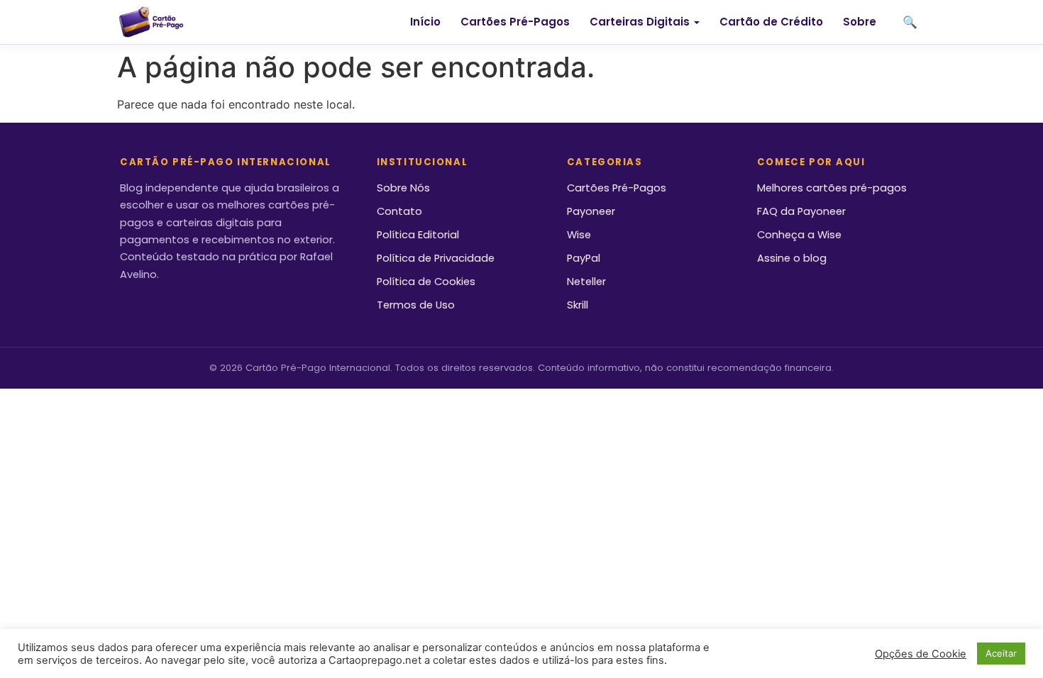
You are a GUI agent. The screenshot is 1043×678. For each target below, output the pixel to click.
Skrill (577, 305)
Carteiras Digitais (640, 21)
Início (425, 21)
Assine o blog (792, 258)
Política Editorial (418, 235)
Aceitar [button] (1001, 653)
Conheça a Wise (799, 235)
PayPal (583, 258)
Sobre (859, 21)
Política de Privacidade (436, 258)
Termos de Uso (416, 305)
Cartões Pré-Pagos (515, 21)
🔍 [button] (910, 21)
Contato (399, 211)
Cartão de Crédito (771, 21)
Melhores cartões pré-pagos (832, 188)
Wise (579, 235)
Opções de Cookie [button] (920, 654)
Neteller (586, 281)
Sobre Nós (403, 188)
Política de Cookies (426, 281)
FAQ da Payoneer (801, 211)
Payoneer (591, 211)
